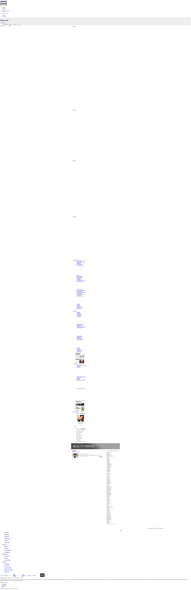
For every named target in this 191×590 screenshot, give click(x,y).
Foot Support (79, 377)
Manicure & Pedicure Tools (81, 292)
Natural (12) (108, 506)
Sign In (3, 8)
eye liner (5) (108, 469)
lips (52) (108, 499)
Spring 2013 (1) (109, 516)
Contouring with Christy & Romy (83, 453)
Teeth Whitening (79, 281)
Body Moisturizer (80, 276)
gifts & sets (79, 308)
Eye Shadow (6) (109, 470)
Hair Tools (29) (109, 490)
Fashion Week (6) (109, 482)
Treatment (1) (108, 522)
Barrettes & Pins (79, 336)
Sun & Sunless (79, 293)
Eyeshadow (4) (109, 473)
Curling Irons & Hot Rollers (81, 326)
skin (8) (108, 511)
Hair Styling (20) (109, 489)
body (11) (108, 457)
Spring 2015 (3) (109, 518)
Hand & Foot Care (80, 289)
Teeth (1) (108, 520)
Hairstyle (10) (108, 491)
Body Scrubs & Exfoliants (81, 261)
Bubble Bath (79, 263)
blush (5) (108, 456)
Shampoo (78, 312)
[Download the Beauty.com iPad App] (42, 577)
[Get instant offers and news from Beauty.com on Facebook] (6, 575)
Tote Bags (78, 366)
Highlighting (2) (109, 493)
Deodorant (78, 279)
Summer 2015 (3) (109, 519)
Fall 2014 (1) (108, 480)
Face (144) (108, 475)
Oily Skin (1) (108, 508)
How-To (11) (108, 495)
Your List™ (4, 9)
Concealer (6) (108, 465)
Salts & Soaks (79, 264)
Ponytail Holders (79, 338)
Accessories (75, 363)
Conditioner (79, 349)
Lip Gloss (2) (108, 498)
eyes (107, 472)
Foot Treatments (79, 291)
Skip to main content (3, 0)
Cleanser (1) (108, 462)
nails (107, 504)
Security (3, 586)
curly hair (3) (108, 468)
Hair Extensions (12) (109, 487)
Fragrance (74, 216)
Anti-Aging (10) (109, 452)
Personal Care (79, 278)
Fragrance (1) (108, 483)
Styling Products (79, 314)
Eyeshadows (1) (109, 474)
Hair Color (78, 316)
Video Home (74, 450)
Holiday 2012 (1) (109, 494)
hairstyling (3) (109, 492)
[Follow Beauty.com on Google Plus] (33, 575)
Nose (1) (108, 507)
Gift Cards (78, 367)
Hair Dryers (79, 325)
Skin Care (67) (109, 512)
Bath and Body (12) (109, 454)
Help (3, 11)
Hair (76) (108, 485)
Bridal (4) (108, 458)
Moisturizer (79, 306)
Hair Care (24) (109, 486)
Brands (74, 26)
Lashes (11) (108, 496)
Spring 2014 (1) (109, 517)
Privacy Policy (4, 585)
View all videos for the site (111, 524)
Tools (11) (108, 521)
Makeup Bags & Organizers (81, 365)
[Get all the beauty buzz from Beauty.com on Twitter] (14, 576)
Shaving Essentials (80, 307)
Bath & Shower (79, 260)
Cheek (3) (108, 460)
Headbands (79, 337)
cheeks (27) (108, 461)
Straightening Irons (80, 327)
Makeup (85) (108, 500)
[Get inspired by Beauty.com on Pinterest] (23, 576)
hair (107, 484)
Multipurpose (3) (109, 503)
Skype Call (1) (109, 514)
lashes (107, 497)
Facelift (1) (108, 477)
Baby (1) (108, 453)
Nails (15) (108, 505)
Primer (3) (108, 510)
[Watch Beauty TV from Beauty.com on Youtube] (29, 575)
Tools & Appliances (80, 324)
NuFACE (74, 451)
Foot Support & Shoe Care (81, 376)
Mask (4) (108, 502)
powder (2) (108, 509)
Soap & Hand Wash (80, 265)
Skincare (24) (108, 513)
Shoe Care (78, 379)
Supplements (79, 315)
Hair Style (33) (109, 488)
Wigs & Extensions (80, 339)
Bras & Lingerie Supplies (81, 380)
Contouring (78, 451)
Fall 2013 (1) (108, 479)
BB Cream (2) (108, 455)
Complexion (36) (109, 464)
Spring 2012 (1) (109, 515)
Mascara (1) (108, 501)
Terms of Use (4, 584)
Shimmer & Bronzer (80, 295)
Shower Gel (79, 262)
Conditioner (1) (109, 466)
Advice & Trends (76, 411)
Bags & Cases (79, 364)
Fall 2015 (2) (108, 481)
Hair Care (74, 311)
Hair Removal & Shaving (81, 280)
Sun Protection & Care (80, 294)
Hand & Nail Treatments (81, 290)
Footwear (78, 378)
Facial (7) (108, 478)
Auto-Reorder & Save (5, 10)
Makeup (74, 160)
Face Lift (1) (108, 476)
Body (78, 275)
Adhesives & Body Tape (81, 388)
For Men (78, 347)
